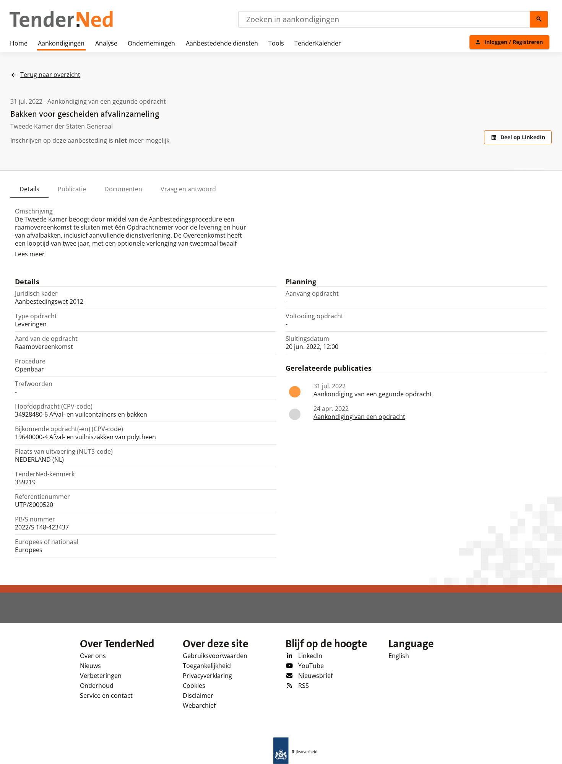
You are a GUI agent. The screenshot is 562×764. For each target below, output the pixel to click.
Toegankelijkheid (207, 665)
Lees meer (30, 254)
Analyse (106, 43)
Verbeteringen (101, 675)
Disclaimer (198, 695)
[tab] (29, 189)
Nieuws (90, 665)
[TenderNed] (61, 26)
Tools (276, 43)
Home (19, 43)
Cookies (194, 685)
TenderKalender (317, 43)
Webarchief (199, 705)
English (398, 656)
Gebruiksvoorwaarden (215, 656)
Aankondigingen (61, 43)
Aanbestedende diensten (222, 43)
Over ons (93, 656)
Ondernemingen (151, 43)
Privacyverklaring (207, 675)
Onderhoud (97, 685)
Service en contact (106, 695)
